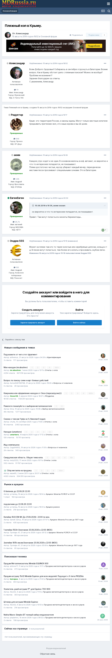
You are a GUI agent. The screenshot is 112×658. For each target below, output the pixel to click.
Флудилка (49, 396)
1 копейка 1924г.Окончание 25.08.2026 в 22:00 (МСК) (28, 530)
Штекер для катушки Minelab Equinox (21, 602)
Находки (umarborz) (13, 432)
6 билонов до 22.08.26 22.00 (17, 491)
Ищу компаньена (11, 445)
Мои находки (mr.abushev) (16, 367)
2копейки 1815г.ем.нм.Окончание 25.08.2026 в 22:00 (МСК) (31, 543)
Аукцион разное (53, 507)
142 (56, 367)
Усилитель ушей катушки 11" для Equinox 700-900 (27, 589)
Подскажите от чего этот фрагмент (20, 354)
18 (71, 458)
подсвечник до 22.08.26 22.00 (18, 504)
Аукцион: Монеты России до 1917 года (66, 520)
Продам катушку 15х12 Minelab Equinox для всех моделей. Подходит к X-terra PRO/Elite (44, 576)
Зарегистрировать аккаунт (32, 322)
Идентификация (54, 357)
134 (60, 471)
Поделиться (77, 35)
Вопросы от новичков (63, 383)
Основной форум (49, 36)
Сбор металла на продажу (19, 470)
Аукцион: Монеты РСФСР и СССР (60, 494)
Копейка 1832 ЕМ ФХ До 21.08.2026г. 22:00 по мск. (27, 517)
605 (90, 393)
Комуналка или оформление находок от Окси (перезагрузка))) (33, 393)
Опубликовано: (48, 63)
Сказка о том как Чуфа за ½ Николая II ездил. (25, 419)
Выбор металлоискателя (53, 409)
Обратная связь (47, 654)
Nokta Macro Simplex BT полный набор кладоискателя (29, 615)
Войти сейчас (79, 322)
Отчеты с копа (51, 370)
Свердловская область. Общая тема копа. (24, 457)
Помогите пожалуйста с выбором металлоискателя (28, 406)
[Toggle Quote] (33, 205)
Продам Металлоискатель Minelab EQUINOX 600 (26, 563)
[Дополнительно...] (105, 63)
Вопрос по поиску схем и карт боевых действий (26, 380)
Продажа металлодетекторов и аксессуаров (65, 566)
